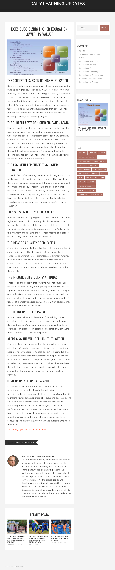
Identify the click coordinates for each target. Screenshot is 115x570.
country (92, 182)
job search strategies (87, 190)
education (82, 153)
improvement (83, 173)
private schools (84, 161)
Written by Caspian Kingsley (38, 456)
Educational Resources (88, 61)
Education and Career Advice (91, 75)
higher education (27, 429)
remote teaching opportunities (90, 194)
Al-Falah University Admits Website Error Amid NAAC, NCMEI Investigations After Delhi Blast (16, 539)
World (81, 58)
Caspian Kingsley (27, 442)
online (104, 173)
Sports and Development (89, 54)
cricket (102, 153)
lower (44, 429)
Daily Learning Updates (57, 3)
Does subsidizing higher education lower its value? (92, 129)
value (38, 429)
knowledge (93, 165)
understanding (84, 169)
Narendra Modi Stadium (87, 157)
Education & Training (87, 65)
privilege (82, 165)
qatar (81, 178)
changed (82, 182)
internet (95, 173)
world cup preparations (95, 178)
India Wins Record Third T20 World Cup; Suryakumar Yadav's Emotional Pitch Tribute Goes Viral (38, 539)
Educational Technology (89, 72)
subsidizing (12, 429)
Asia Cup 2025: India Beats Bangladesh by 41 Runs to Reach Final (59, 538)
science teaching (99, 169)
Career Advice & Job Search (90, 79)
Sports (82, 51)
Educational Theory (87, 68)
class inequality (100, 161)
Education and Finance (88, 82)
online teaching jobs (86, 186)
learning (93, 153)
